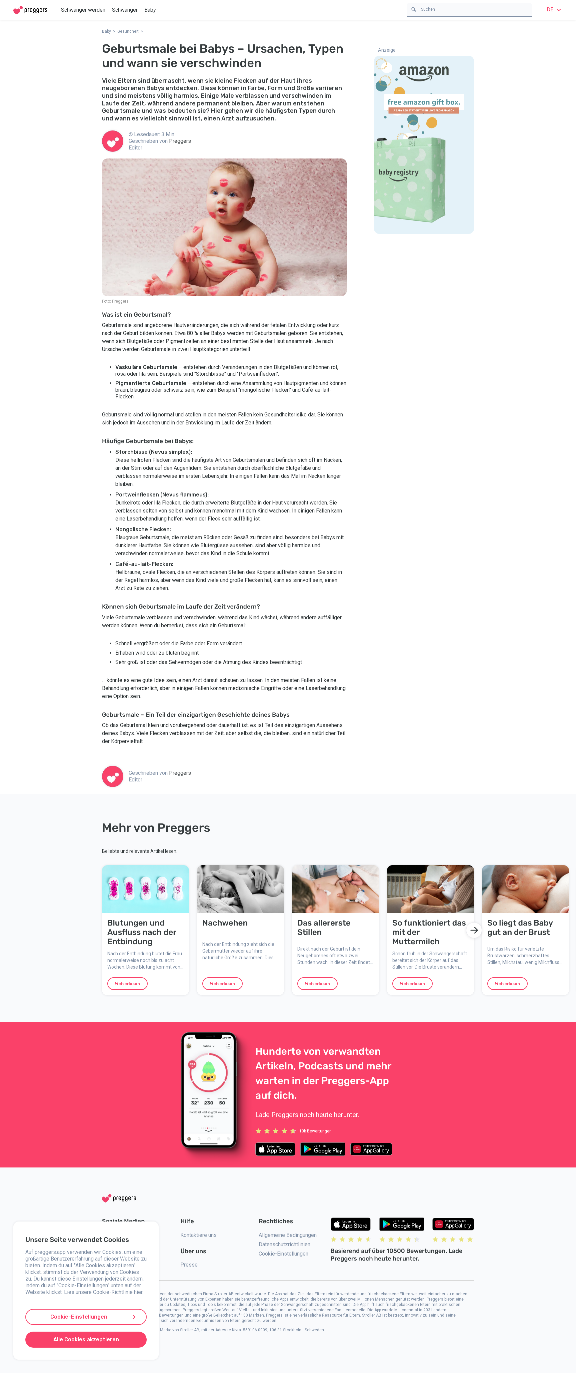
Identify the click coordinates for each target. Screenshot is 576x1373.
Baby (150, 10)
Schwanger (125, 10)
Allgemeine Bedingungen (288, 1235)
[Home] (30, 10)
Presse (189, 1265)
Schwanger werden (83, 10)
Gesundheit (128, 31)
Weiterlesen (127, 983)
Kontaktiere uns (198, 1235)
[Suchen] (414, 9)
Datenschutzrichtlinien (284, 1244)
